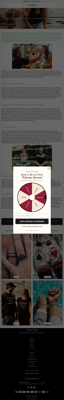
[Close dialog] (49, 168)
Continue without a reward (32, 230)
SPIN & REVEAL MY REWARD (32, 221)
